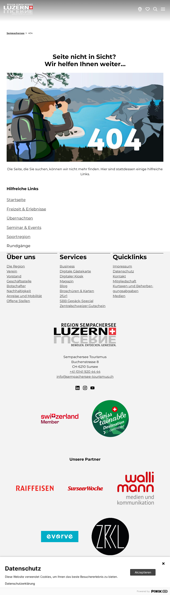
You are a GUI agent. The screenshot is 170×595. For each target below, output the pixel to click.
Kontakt (119, 276)
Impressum (122, 266)
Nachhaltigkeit (19, 291)
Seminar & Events (24, 227)
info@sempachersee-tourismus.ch (85, 377)
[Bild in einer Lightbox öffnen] (85, 117)
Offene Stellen (18, 301)
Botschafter (16, 286)
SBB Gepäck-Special (76, 301)
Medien (119, 296)
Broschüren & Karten (77, 291)
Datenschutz (123, 271)
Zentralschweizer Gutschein (83, 306)
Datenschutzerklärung (20, 583)
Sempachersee (15, 33)
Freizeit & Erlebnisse (26, 209)
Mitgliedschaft (124, 281)
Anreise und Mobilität (24, 296)
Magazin (67, 281)
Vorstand (14, 276)
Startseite (16, 199)
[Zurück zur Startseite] (18, 9)
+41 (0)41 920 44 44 (85, 372)
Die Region (16, 266)
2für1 (63, 296)
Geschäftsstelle (19, 281)
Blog (63, 286)
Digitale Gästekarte (75, 271)
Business (67, 266)
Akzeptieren (143, 572)
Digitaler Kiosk (71, 276)
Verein (12, 271)
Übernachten (20, 218)
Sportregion (18, 236)
